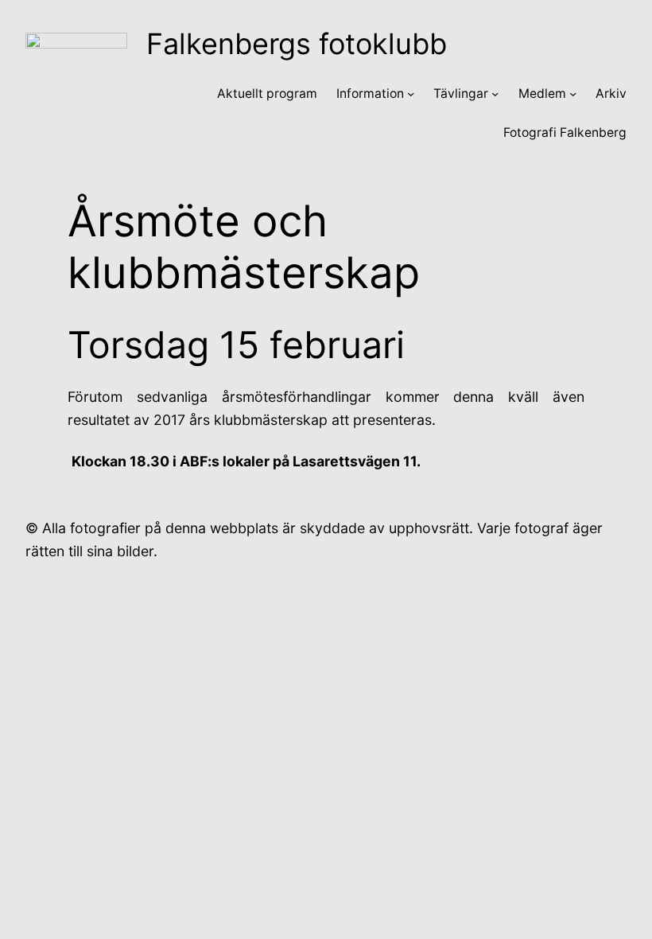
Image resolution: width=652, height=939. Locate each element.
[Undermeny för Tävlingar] (495, 93)
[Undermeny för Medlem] (572, 93)
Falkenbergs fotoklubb (296, 43)
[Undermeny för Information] (410, 93)
